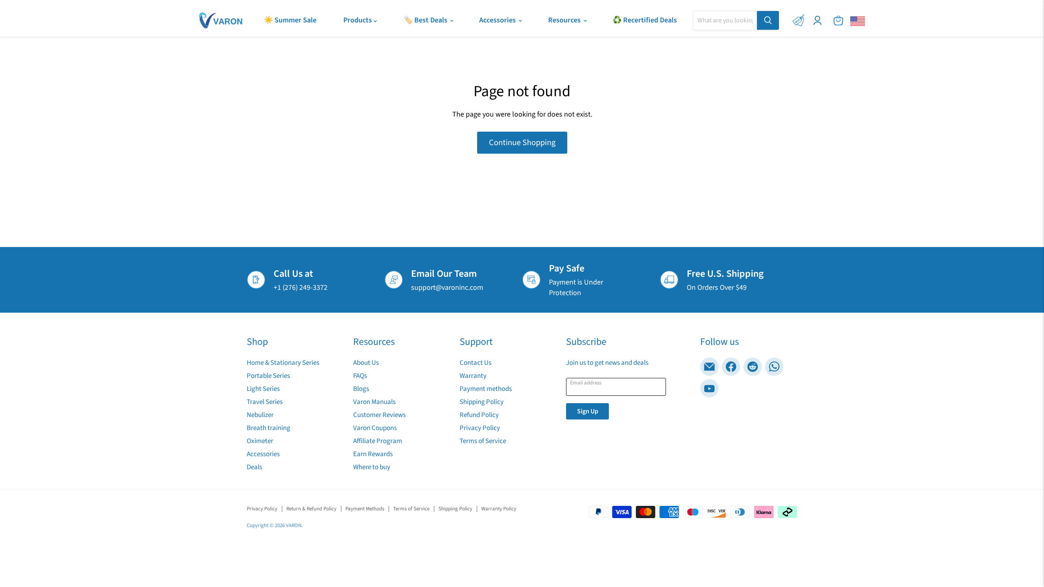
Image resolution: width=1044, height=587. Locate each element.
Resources (565, 20)
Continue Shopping (522, 142)
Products (358, 20)
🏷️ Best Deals (426, 20)
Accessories (498, 20)
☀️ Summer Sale (290, 20)
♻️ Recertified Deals (645, 20)
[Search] (768, 20)
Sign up (587, 411)
